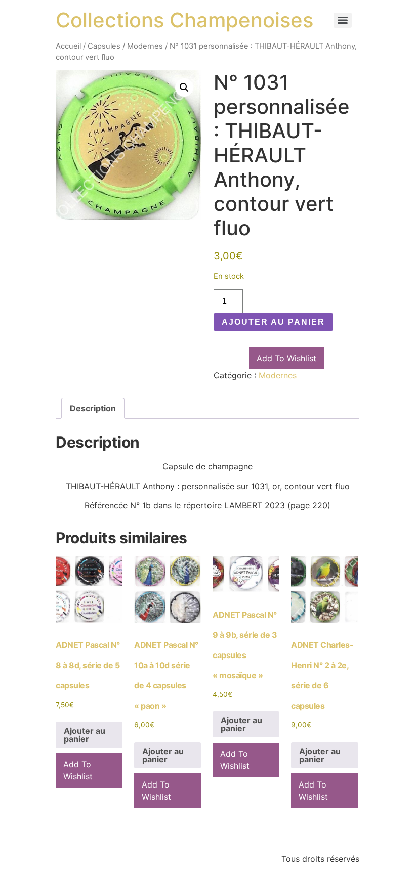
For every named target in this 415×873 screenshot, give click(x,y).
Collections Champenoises (184, 20)
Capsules (104, 46)
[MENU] (343, 20)
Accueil (68, 46)
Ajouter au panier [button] (84, 735)
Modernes (145, 46)
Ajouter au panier (273, 322)
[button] (184, 87)
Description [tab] (93, 408)
